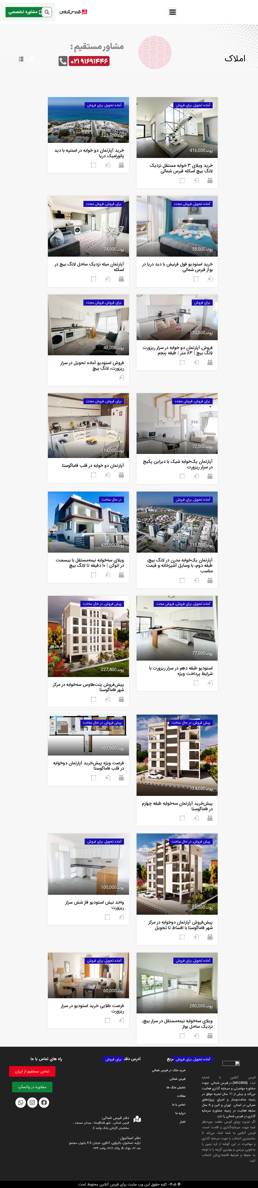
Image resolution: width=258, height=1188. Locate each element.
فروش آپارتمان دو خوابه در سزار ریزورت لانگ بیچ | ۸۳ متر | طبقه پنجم (178, 350)
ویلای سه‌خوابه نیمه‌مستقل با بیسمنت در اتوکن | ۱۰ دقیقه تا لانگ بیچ (90, 563)
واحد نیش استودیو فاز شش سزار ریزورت (95, 905)
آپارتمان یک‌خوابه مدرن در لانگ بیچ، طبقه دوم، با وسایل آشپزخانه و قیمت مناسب (179, 566)
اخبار (182, 1121)
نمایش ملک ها (176, 1087)
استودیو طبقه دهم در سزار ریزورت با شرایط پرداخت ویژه (181, 671)
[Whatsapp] (20, 1102)
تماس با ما (178, 1104)
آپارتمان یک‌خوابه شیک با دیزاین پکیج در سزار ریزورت (178, 464)
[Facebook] (44, 1102)
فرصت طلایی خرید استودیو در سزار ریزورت (92, 1008)
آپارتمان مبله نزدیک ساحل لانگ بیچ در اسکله (89, 267)
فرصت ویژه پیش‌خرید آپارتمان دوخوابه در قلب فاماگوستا (88, 766)
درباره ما (180, 1113)
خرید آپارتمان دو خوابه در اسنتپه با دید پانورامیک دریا (89, 153)
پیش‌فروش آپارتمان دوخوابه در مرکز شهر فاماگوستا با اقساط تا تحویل (180, 925)
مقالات (181, 1096)
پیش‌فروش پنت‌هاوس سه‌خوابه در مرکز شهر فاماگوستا (88, 687)
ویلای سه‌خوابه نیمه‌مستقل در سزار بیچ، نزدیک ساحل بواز (177, 1023)
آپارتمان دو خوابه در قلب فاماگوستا (93, 465)
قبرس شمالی (177, 1078)
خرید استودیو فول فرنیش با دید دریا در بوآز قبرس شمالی (177, 267)
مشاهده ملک (177, 146)
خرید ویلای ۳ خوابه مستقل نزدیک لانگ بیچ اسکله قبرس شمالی (181, 168)
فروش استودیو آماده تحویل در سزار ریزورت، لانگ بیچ (92, 365)
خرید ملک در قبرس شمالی (168, 1070)
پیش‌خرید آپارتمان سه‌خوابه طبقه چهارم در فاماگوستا (177, 806)
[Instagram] (32, 1102)
